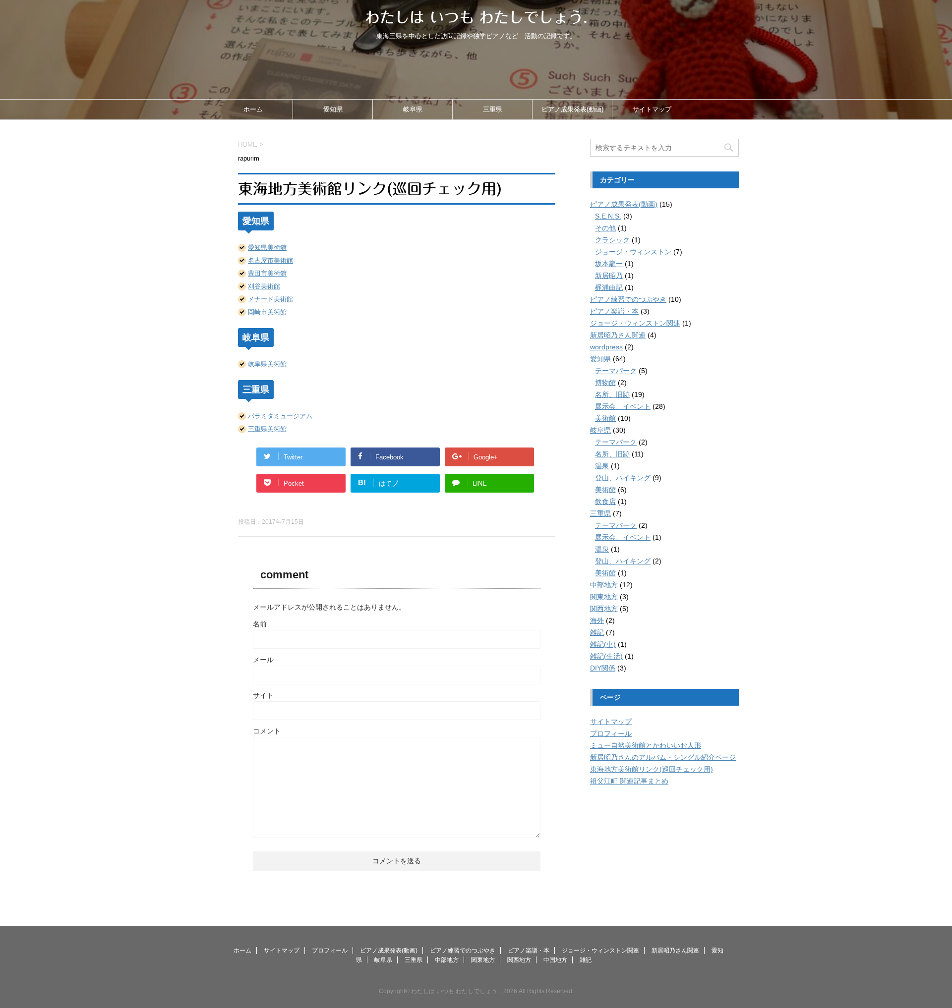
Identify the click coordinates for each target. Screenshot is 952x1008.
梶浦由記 (609, 287)
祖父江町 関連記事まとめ (629, 781)
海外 (597, 620)
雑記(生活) (606, 656)
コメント (267, 731)
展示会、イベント (623, 406)
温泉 (602, 466)
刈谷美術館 (264, 286)
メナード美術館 (270, 299)
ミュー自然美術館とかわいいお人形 (645, 745)
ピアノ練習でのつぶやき (628, 299)
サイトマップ (652, 109)
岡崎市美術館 (267, 312)
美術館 (605, 418)
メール (263, 660)
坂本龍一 (609, 264)
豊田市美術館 (267, 273)
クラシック (612, 240)
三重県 (492, 109)
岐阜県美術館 (267, 364)
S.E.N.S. (608, 216)
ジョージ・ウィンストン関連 (635, 323)
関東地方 (604, 597)
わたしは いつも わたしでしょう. (476, 17)
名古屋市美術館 (270, 260)
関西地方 (604, 609)
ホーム (253, 109)
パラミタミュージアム (280, 416)
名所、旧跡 (612, 394)
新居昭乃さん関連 (618, 335)
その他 (605, 228)
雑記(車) (603, 644)
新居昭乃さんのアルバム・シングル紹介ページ (663, 757)
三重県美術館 (267, 429)
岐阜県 (412, 109)
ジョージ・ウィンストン (633, 252)
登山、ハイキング (623, 478)
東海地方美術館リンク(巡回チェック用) (651, 769)
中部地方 (604, 585)
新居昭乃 (609, 276)
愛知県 (333, 109)
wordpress (606, 347)
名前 (260, 624)
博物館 (605, 383)
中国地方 (555, 959)
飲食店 (605, 501)
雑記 (597, 632)
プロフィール (611, 733)
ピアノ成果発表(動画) (572, 109)
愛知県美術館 (267, 247)
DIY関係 (602, 668)
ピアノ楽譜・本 (614, 311)
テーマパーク (616, 371)
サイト (263, 695)
